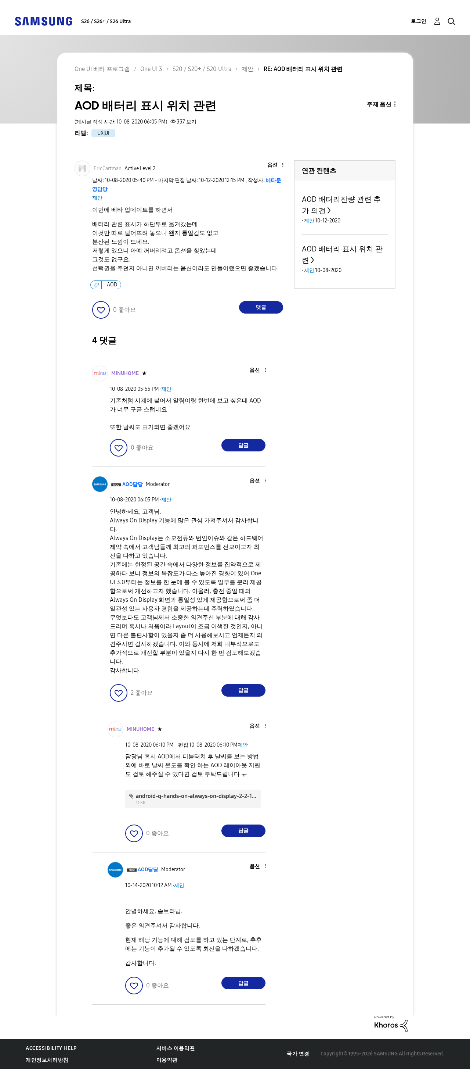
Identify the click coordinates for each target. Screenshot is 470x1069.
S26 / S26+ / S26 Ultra (106, 21)
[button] (270, 165)
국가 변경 (298, 1054)
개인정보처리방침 (47, 1060)
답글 (243, 445)
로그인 (418, 21)
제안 (97, 198)
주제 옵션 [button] (379, 104)
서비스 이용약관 (175, 1048)
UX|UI (103, 133)
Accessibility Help (51, 1048)
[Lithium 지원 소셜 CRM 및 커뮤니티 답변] (391, 1022)
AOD (112, 285)
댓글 (261, 307)
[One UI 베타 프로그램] (43, 20)
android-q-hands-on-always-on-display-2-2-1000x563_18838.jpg (220, 796)
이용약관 (167, 1060)
